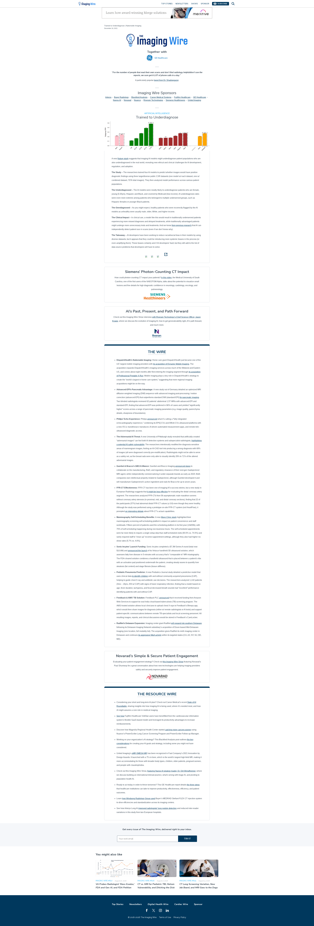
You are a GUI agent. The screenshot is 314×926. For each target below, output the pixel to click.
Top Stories (167, 4)
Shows (194, 4)
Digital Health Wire (158, 904)
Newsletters (182, 4)
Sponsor (205, 4)
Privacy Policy (179, 917)
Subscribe (222, 4)
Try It (187, 838)
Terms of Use (165, 917)
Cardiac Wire (181, 904)
